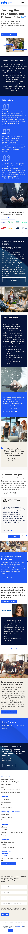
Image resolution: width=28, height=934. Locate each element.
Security (3, 844)
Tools (3, 787)
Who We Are (4, 827)
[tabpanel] (14, 624)
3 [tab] (16, 648)
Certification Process (7, 779)
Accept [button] (10, 931)
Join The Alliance (8, 864)
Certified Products (6, 817)
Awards (3, 805)
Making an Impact (6, 807)
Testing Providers (6, 784)
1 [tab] (11, 648)
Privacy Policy (19, 926)
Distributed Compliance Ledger (10, 790)
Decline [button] (17, 931)
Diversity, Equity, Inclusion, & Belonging (13, 832)
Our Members (5, 799)
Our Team (4, 829)
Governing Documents (7, 847)
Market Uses (5, 820)
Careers (3, 835)
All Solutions (14, 536)
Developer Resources (7, 842)
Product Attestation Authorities (10, 792)
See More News (9, 765)
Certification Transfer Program (10, 782)
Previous (22, 232)
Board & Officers (6, 802)
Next (25, 232)
